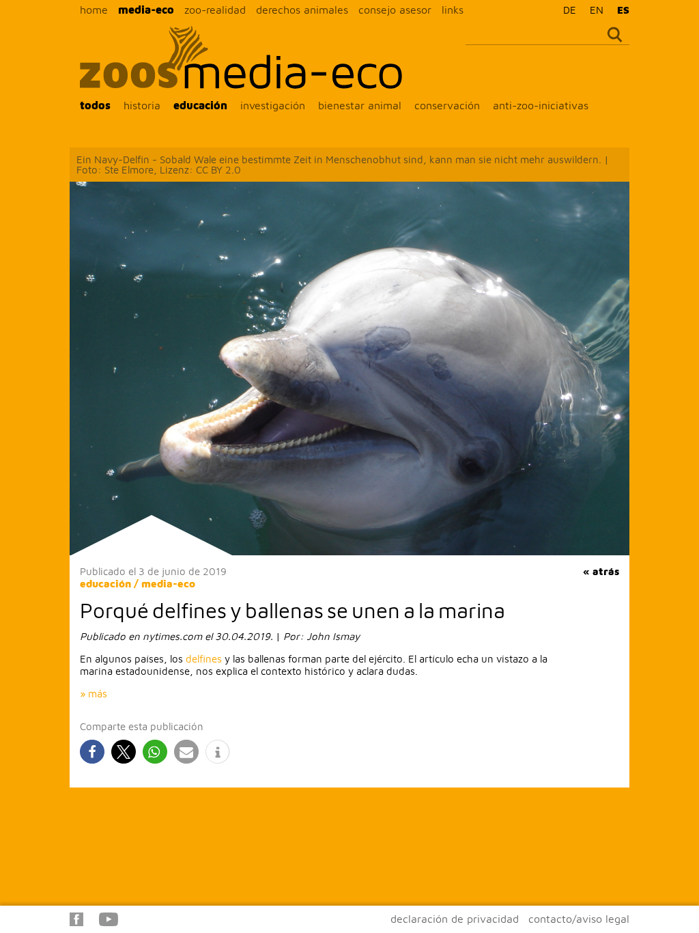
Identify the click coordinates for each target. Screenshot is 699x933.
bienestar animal (359, 105)
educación (200, 105)
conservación (447, 105)
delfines (204, 659)
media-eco (146, 9)
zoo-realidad (215, 9)
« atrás (601, 571)
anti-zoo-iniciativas (540, 105)
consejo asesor (394, 9)
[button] (92, 752)
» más (93, 693)
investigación (272, 105)
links (452, 9)
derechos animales (302, 9)
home (94, 9)
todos (95, 105)
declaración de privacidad (454, 919)
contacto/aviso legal (578, 919)
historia (142, 105)
